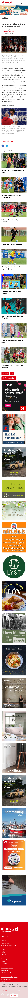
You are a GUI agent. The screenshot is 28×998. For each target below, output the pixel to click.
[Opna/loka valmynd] (25, 2)
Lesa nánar (5, 990)
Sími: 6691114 (5, 936)
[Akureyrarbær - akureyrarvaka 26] (14, 10)
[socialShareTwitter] (7, 146)
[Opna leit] (20, 2)
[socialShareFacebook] (2, 146)
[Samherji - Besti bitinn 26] (14, 660)
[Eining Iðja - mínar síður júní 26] (14, 537)
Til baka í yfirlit (7, 141)
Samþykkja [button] (14, 995)
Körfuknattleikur (8, 378)
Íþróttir (5, 374)
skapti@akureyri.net (7, 31)
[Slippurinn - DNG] (14, 890)
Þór (12, 374)
